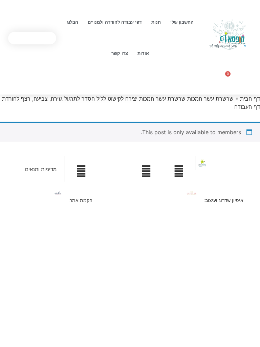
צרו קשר (119, 53)
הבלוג (72, 22)
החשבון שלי (182, 22)
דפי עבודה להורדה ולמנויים (115, 22)
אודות (143, 53)
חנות (156, 22)
